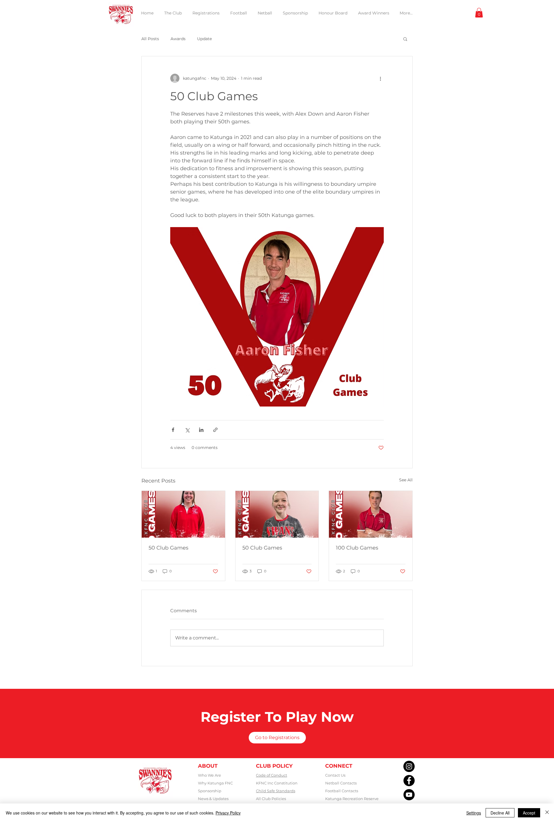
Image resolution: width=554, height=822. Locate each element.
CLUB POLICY (274, 766)
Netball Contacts (341, 783)
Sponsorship (209, 790)
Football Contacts (341, 790)
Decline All (500, 813)
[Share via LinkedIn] (201, 430)
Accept (529, 813)
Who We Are (209, 775)
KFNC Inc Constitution (276, 783)
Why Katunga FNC (215, 783)
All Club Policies (271, 798)
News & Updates (213, 798)
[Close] (547, 812)
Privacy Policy (228, 813)
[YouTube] (409, 794)
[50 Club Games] (183, 514)
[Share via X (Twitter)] (187, 430)
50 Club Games (168, 548)
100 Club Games (357, 548)
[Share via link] (215, 430)
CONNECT (338, 766)
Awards (178, 38)
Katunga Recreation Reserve (352, 798)
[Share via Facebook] (173, 430)
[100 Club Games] (370, 514)
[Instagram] (409, 766)
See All (406, 480)
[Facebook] (409, 780)
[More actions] (380, 78)
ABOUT (208, 766)
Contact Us (335, 775)
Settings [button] (473, 813)
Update (204, 38)
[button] (479, 12)
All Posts (150, 38)
